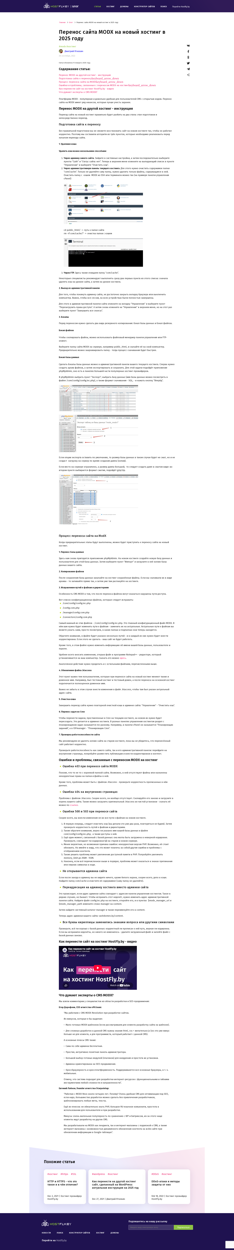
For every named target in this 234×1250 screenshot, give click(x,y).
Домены (124, 6)
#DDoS (155, 1174)
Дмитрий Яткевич (74, 51)
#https (64, 1174)
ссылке (74, 805)
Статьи (97, 6)
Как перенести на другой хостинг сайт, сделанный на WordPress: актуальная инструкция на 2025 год (115, 1184)
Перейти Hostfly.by (181, 6)
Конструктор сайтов (144, 6)
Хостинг (110, 6)
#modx (62, 46)
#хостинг (71, 46)
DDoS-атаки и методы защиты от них (165, 1183)
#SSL (73, 1174)
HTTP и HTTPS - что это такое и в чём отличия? (62, 1183)
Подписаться (183, 1227)
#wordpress (98, 1174)
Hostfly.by (54, 1240)
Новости (46, 1233)
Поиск (164, 6)
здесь (123, 658)
